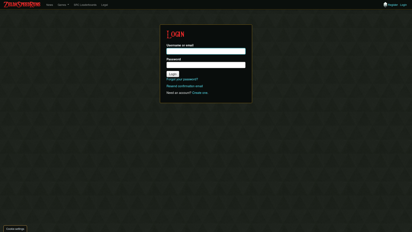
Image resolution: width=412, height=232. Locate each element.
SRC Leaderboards (85, 4)
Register (393, 4)
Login (403, 4)
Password (174, 59)
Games (62, 4)
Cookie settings (15, 228)
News (49, 4)
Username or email (180, 45)
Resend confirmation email (185, 86)
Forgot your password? (182, 79)
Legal (104, 4)
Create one (200, 92)
